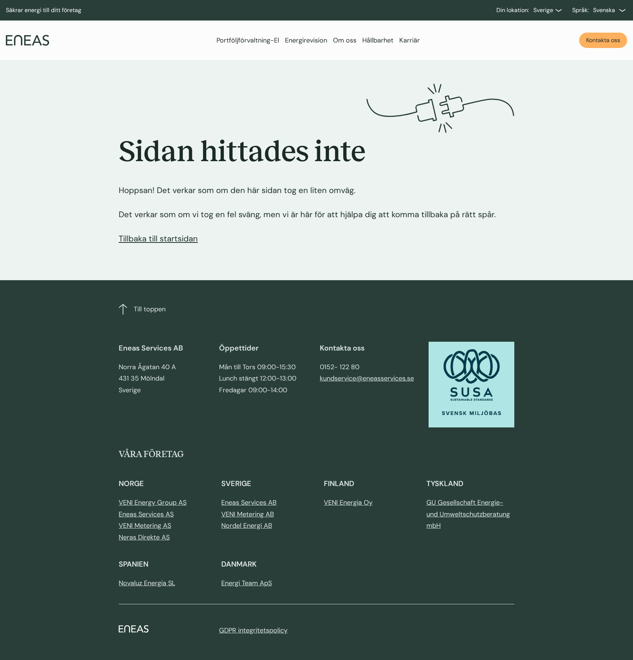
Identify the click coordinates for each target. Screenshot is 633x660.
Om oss (344, 40)
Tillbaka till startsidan (158, 238)
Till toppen (150, 309)
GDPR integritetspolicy (253, 630)
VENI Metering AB (247, 514)
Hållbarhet (377, 40)
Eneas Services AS (146, 514)
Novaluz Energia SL (147, 583)
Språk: (580, 10)
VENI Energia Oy (348, 502)
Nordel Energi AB (246, 525)
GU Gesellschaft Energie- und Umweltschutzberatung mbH (468, 514)
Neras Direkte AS (144, 537)
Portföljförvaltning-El (247, 40)
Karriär (409, 40)
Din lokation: (512, 10)
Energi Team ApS (246, 583)
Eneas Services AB (249, 502)
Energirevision (306, 40)
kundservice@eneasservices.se (367, 378)
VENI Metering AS (145, 525)
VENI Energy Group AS (152, 502)
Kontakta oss (603, 40)
